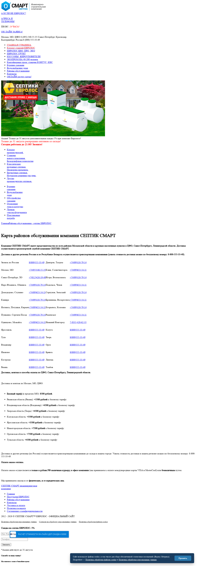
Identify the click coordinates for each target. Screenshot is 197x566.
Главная (5, 223)
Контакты (12, 73)
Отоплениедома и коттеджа (15, 205)
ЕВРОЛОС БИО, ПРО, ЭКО (21, 50)
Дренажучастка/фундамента (17, 211)
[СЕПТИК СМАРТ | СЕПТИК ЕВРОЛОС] (23, 10)
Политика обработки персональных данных (19, 522)
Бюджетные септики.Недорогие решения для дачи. (21, 174)
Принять (183, 558)
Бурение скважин (15, 65)
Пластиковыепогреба (13, 216)
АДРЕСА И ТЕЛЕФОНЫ (7, 20)
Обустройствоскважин (14, 199)
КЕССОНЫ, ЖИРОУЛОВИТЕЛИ (24, 56)
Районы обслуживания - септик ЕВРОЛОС (30, 223)
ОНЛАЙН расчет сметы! (19, 76)
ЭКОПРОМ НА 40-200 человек (22, 59)
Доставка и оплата (16, 505)
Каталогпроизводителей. (15, 151)
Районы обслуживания (18, 71)
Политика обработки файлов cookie (93, 522)
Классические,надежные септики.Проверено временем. (17, 167)
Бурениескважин (11, 188)
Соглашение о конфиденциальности (25, 511)
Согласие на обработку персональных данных (58, 522)
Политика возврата (16, 508)
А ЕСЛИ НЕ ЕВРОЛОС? (13, 13)
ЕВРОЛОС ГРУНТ (16, 53)
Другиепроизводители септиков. (19, 180)
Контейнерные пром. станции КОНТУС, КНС (30, 62)
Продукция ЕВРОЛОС (18, 496)
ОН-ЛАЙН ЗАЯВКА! (12, 31)
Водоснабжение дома (17, 68)
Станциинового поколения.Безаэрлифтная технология (20, 158)
